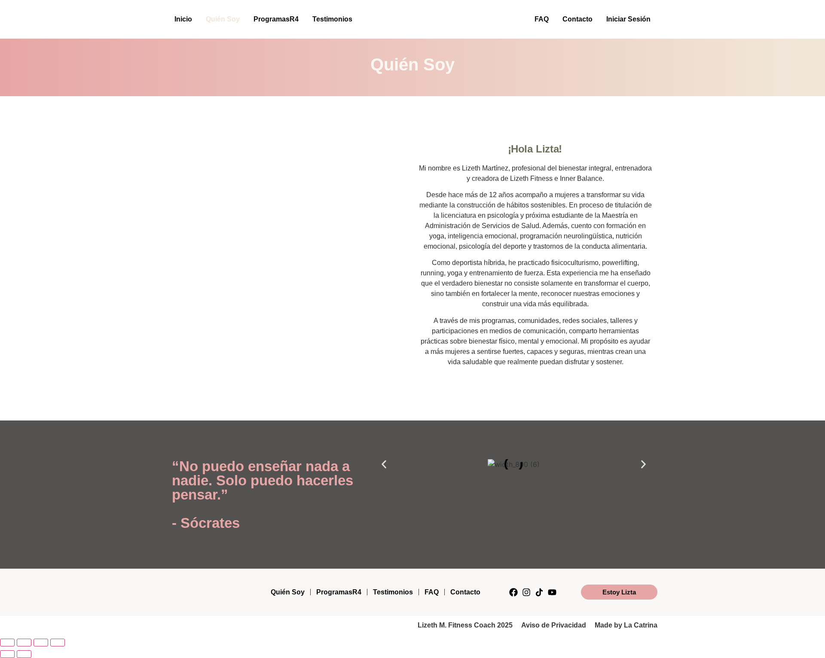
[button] (384, 464)
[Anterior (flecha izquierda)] (7, 654)
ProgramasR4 (276, 19)
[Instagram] (526, 592)
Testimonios (332, 19)
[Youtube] (552, 592)
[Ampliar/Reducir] (7, 642)
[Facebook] (513, 592)
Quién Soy (223, 19)
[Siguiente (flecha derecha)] (24, 654)
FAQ (542, 19)
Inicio (183, 19)
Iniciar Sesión (628, 19)
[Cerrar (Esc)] (57, 642)
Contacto (577, 19)
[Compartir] (41, 642)
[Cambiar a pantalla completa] (24, 642)
